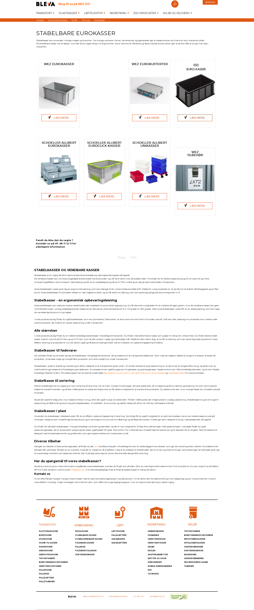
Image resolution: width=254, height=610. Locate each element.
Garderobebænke (194, 558)
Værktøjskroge (157, 539)
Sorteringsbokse (85, 554)
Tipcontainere (47, 558)
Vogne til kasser (48, 543)
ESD (150, 570)
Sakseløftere (119, 543)
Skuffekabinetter (158, 554)
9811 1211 (74, 4)
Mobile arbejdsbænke (160, 566)
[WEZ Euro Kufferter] (149, 93)
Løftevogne (118, 531)
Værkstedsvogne (48, 554)
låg (105, 373)
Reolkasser (81, 531)
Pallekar (44, 574)
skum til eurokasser (155, 373)
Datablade (99, 20)
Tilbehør (189, 566)
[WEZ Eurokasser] (59, 93)
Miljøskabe (190, 554)
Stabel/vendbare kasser (88, 539)
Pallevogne (45, 570)
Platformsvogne (48, 531)
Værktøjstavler (157, 543)
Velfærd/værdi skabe (196, 562)
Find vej (86, 20)
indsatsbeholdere (176, 373)
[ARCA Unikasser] (149, 172)
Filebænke (153, 535)
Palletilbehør (47, 581)
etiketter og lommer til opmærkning (126, 373)
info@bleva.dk (77, 469)
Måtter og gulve (157, 558)
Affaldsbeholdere (194, 543)
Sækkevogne (46, 550)
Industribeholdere (194, 539)
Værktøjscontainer (50, 566)
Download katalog (57, 20)
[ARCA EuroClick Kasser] (104, 172)
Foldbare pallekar (86, 550)
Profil (74, 20)
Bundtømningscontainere (53, 562)
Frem (133, 257)
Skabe (151, 547)
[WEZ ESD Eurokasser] (195, 93)
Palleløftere (46, 578)
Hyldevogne (45, 539)
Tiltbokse (153, 574)
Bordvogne (45, 535)
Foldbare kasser (84, 543)
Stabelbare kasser (85, 535)
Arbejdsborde (156, 531)
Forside (40, 20)
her (95, 446)
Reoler (152, 550)
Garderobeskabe (193, 547)
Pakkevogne (45, 547)
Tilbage (121, 257)
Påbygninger (155, 562)
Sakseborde (118, 539)
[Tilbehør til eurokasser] (195, 181)
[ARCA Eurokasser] (59, 172)
